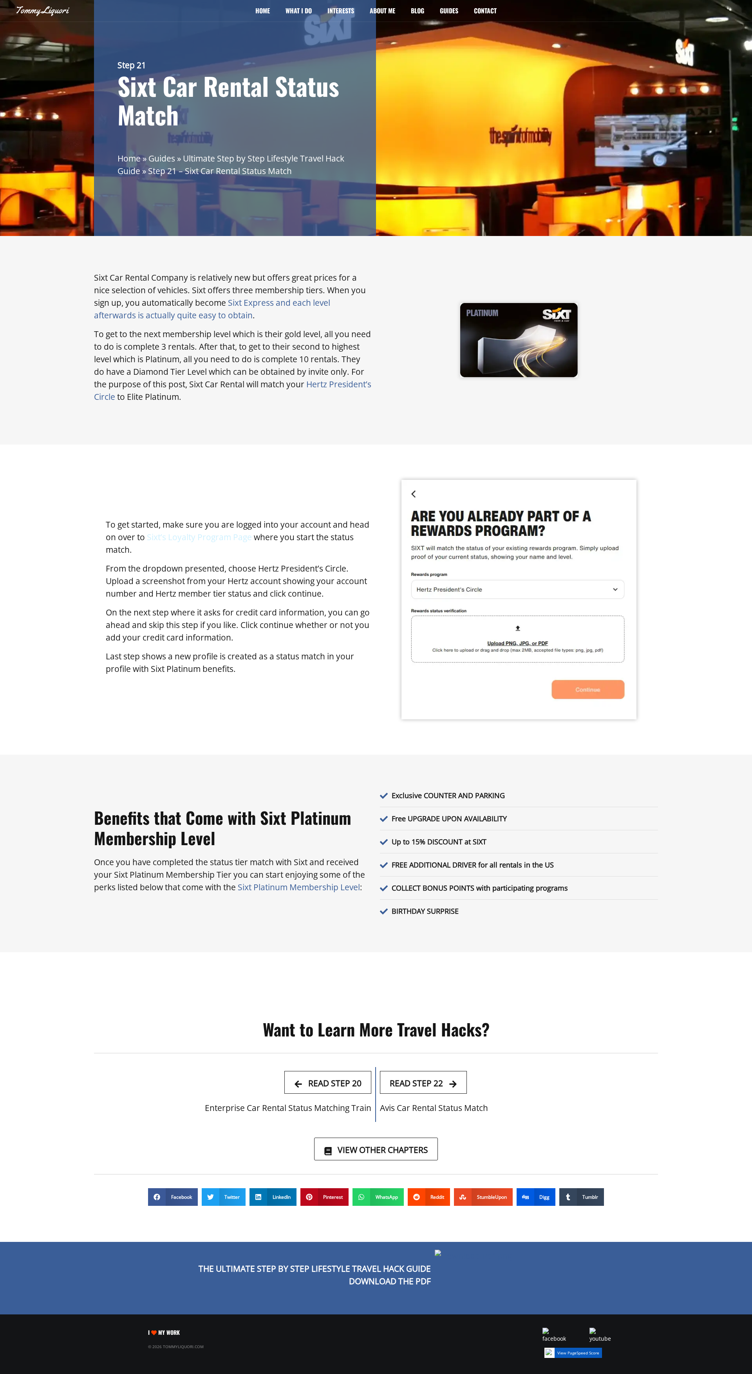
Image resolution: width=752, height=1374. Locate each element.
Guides (449, 10)
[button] (173, 1197)
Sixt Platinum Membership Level (299, 887)
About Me (382, 10)
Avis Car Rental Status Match (434, 1107)
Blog (417, 10)
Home (262, 10)
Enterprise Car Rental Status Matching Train (288, 1107)
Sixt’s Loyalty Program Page (199, 537)
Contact (485, 10)
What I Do (299, 10)
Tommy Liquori (41, 10)
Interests (340, 10)
